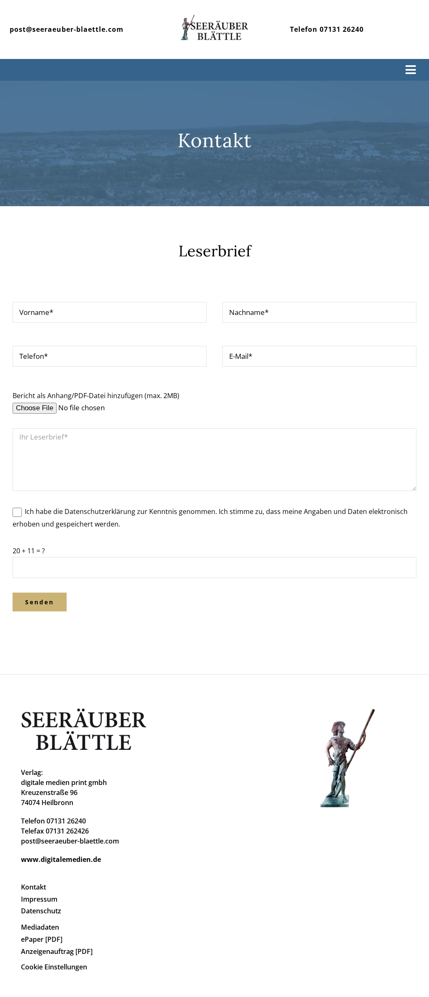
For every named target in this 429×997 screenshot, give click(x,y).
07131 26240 (342, 29)
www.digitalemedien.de (61, 859)
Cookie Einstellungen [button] (54, 966)
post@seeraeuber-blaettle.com (67, 29)
